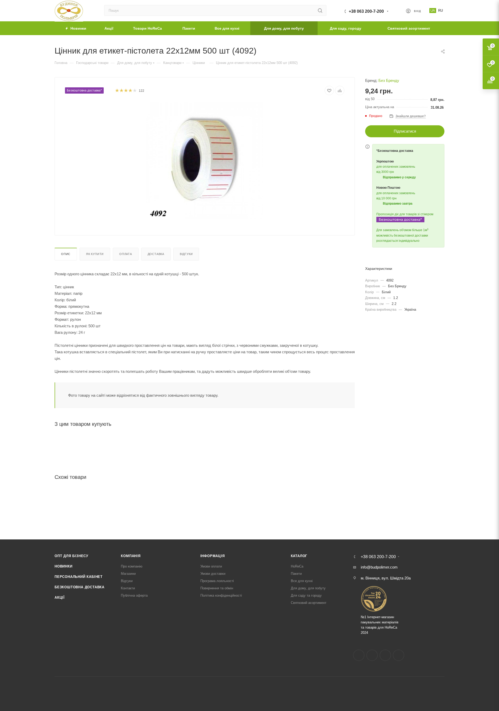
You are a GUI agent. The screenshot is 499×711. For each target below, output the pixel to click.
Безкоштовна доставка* (84, 90)
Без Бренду (388, 80)
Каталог (299, 556)
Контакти (128, 588)
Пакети (296, 574)
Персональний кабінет (79, 577)
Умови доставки (212, 574)
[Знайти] (320, 10)
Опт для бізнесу (71, 556)
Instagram (372, 655)
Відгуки (186, 254)
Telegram (385, 655)
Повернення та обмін (216, 588)
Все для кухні (302, 581)
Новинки (64, 566)
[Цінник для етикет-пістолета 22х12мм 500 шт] (204, 160)
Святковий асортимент (308, 603)
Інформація (212, 556)
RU (440, 10)
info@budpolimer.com (379, 567)
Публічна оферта (134, 595)
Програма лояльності (217, 581)
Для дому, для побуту (308, 588)
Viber (398, 655)
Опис (65, 254)
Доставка (156, 254)
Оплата (125, 254)
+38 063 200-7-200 (366, 11)
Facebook (358, 655)
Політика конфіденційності (221, 595)
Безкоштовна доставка (79, 587)
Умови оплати (211, 566)
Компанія (130, 556)
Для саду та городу (306, 595)
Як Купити (95, 254)
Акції (60, 597)
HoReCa (297, 566)
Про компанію (131, 566)
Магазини (128, 574)
